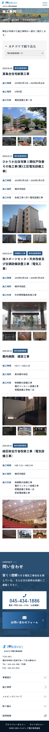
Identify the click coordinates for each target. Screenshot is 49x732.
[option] (24, 121)
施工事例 (15, 20)
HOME (5, 20)
